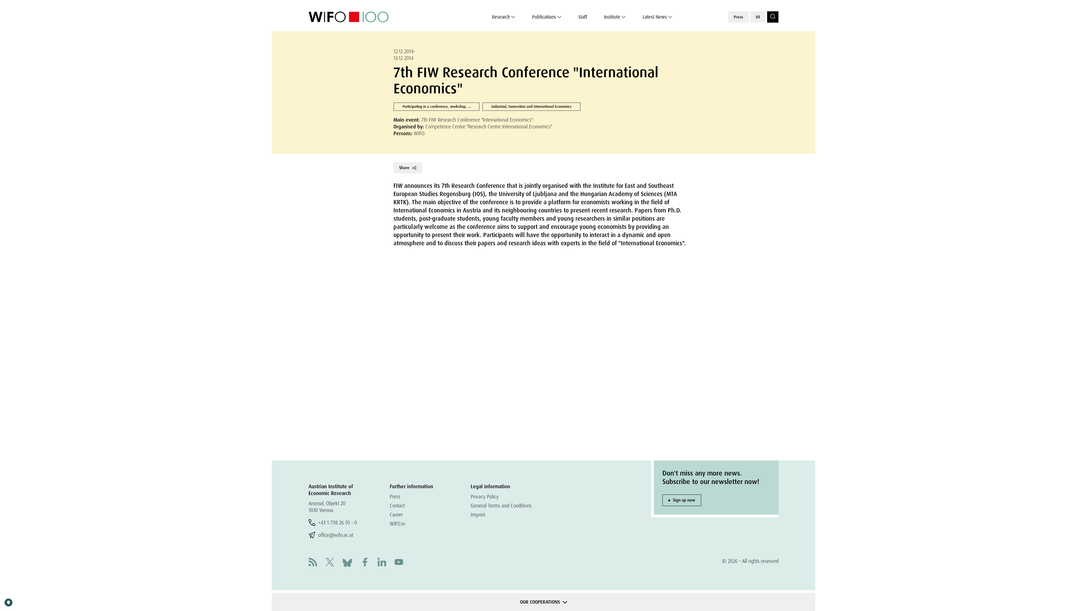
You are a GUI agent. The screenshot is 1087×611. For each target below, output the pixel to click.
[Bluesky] (347, 562)
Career (396, 514)
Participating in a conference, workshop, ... (436, 106)
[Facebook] (365, 562)
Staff (582, 17)
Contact (397, 505)
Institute (612, 17)
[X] (330, 562)
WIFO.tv (397, 523)
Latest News (655, 17)
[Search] (772, 17)
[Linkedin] (382, 562)
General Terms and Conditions (501, 505)
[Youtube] (399, 562)
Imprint (478, 514)
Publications (544, 17)
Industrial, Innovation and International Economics (531, 106)
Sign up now (684, 500)
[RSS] (313, 562)
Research (501, 17)
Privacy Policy (485, 496)
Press (738, 17)
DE (758, 17)
